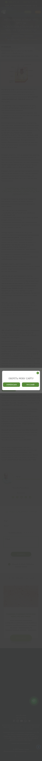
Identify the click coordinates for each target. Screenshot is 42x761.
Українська (11, 384)
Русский (30, 384)
